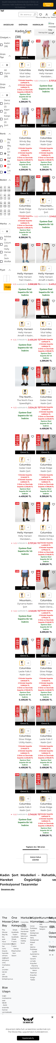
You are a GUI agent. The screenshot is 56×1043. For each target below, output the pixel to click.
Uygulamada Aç (28, 1038)
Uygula (9, 287)
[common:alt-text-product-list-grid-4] (24, 32)
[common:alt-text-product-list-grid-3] (28, 32)
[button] (5, 37)
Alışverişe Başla (48, 4)
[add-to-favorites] (32, 42)
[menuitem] (44, 32)
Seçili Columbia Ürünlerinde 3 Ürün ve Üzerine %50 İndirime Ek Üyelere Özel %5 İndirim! (20, 4)
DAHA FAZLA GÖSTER (35, 858)
